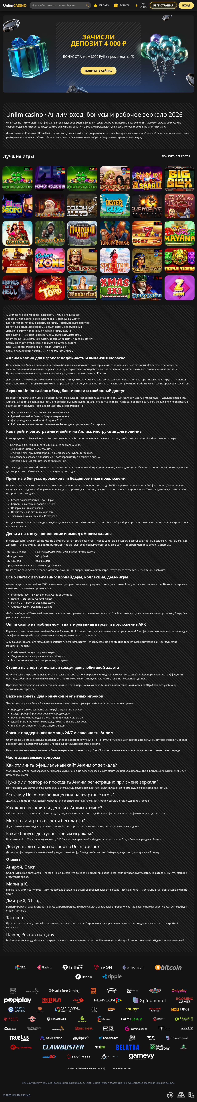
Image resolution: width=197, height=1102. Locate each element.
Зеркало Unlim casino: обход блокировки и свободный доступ (43, 318)
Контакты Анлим (122, 1068)
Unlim (14, 5)
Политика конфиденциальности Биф (86, 1068)
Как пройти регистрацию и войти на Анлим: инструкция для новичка (47, 322)
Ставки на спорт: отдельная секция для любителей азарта (41, 343)
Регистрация (163, 5)
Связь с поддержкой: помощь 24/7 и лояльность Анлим (39, 351)
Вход (186, 5)
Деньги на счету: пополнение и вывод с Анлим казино (39, 330)
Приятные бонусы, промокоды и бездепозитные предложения (44, 326)
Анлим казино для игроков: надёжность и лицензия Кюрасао (43, 314)
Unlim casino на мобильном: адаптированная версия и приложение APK (49, 339)
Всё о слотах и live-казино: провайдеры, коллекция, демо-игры (43, 334)
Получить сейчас (98, 70)
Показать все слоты (176, 156)
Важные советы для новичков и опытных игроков (36, 347)
